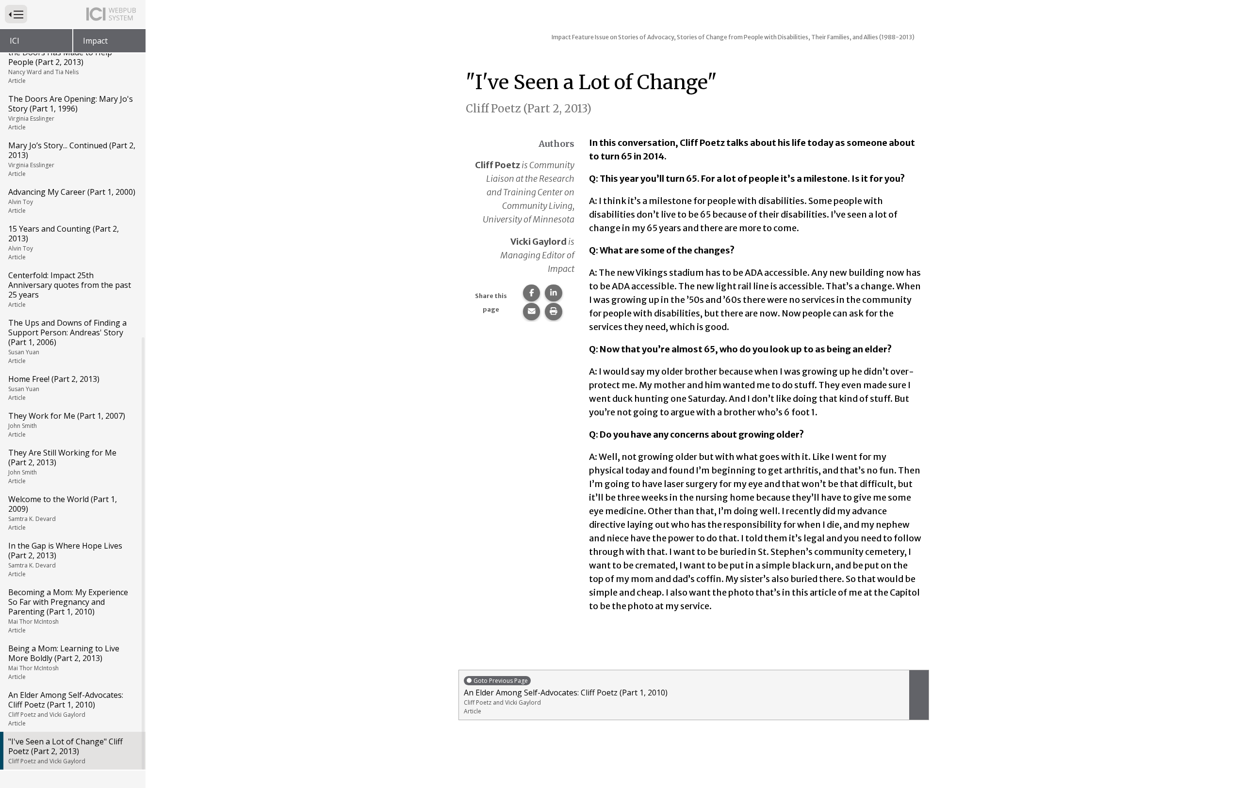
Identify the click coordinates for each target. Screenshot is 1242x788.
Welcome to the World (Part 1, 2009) (62, 513)
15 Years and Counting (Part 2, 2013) (63, 242)
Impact (95, 40)
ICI (14, 40)
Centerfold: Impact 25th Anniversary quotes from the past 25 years (69, 289)
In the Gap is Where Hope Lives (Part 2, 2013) (65, 559)
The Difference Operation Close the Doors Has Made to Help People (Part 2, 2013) (66, 61)
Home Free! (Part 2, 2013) (53, 388)
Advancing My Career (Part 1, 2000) (71, 201)
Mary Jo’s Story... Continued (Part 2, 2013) (71, 159)
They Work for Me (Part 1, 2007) (66, 424)
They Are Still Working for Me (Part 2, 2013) (62, 466)
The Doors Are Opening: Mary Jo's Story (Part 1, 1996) (70, 112)
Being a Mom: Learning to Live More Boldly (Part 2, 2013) (63, 662)
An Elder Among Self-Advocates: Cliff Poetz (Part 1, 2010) (65, 708)
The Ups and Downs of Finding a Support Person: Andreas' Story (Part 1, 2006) (67, 341)
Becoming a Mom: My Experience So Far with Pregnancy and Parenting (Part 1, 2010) (68, 610)
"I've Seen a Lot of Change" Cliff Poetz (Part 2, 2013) (65, 750)
